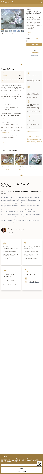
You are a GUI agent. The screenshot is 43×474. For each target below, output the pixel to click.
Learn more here (4, 138)
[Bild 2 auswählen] (6, 31)
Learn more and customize (21, 471)
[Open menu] (41, 2)
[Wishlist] (37, 2)
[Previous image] (2, 19)
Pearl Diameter (5, 75)
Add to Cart (34, 44)
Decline (21, 468)
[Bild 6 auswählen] (22, 31)
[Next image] (23, 19)
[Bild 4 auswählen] (14, 31)
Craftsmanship (4, 80)
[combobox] (34, 41)
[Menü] (41, 462)
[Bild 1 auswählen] (2, 31)
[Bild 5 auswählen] (18, 31)
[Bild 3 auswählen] (10, 31)
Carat (3, 72)
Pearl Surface (4, 78)
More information (39, 38)
